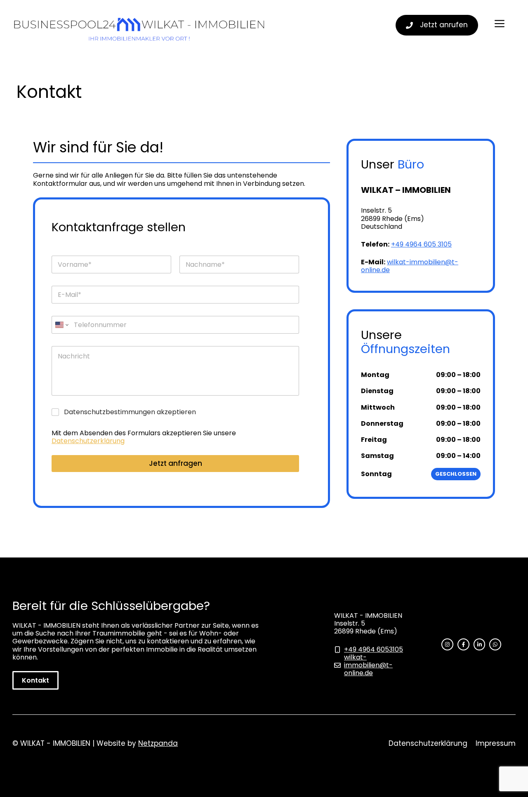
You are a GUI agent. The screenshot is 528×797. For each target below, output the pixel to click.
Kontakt (35, 680)
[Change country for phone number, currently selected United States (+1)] (61, 325)
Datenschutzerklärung (88, 441)
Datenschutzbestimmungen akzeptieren (130, 412)
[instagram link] (447, 644)
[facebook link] (463, 644)
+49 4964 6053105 (373, 649)
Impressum (496, 743)
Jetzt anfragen (175, 463)
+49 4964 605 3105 (421, 244)
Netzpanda (158, 743)
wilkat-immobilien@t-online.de (409, 266)
